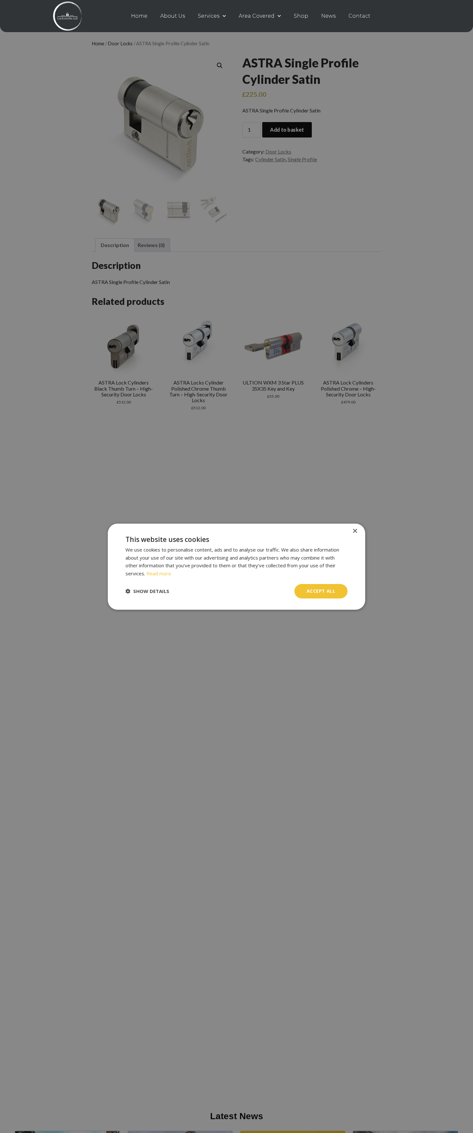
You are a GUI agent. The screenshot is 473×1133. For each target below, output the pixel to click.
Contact (359, 16)
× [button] (354, 530)
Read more (158, 573)
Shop (301, 16)
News (328, 16)
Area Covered (256, 16)
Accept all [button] (321, 591)
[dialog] (236, 566)
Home (139, 16)
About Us (172, 16)
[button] (147, 591)
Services (208, 16)
